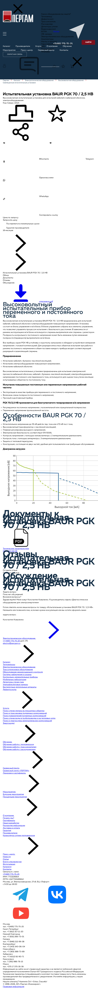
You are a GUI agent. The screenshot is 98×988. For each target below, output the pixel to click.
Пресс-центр (9, 854)
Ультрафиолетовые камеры (15, 685)
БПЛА (44, 32)
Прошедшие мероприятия (15, 797)
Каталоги (7, 867)
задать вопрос (9, 615)
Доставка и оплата (11, 828)
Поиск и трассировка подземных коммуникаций (25, 713)
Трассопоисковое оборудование (18, 670)
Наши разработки (11, 823)
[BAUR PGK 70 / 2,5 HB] (14, 233)
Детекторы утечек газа (13, 682)
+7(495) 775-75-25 (11, 874)
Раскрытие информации (14, 826)
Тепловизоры (9, 665)
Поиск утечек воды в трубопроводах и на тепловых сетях (29, 718)
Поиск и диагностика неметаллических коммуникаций (27, 721)
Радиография (47, 49)
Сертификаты (9, 821)
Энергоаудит (9, 723)
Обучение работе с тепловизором (18, 744)
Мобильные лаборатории (14, 680)
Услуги (6, 708)
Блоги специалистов (12, 862)
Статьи (6, 859)
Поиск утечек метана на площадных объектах (23, 711)
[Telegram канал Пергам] (21, 903)
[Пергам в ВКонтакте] (57, 903)
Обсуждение (8, 283)
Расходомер (47, 24)
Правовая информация (13, 987)
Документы (8, 278)
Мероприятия (9, 792)
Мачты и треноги (49, 42)
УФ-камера (46, 34)
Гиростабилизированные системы (56, 44)
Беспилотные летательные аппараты (19, 687)
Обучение (7, 742)
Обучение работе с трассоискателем (19, 747)
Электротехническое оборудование (57, 37)
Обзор (6, 275)
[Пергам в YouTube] (21, 922)
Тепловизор (46, 17)
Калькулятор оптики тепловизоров (19, 836)
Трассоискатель (48, 22)
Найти (88, 42)
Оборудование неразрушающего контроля (23, 672)
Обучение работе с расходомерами (19, 749)
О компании (8, 816)
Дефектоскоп (47, 19)
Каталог (7, 662)
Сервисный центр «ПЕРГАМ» (16, 771)
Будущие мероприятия (13, 794)
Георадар (45, 52)
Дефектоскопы (9, 690)
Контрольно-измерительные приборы (20, 677)
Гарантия (7, 831)
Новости (7, 857)
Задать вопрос (9, 592)
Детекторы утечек (49, 27)
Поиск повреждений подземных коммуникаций (24, 716)
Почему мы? (8, 818)
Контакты (7, 869)
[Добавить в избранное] (57, 113)
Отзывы (6, 280)
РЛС (43, 47)
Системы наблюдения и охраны (17, 675)
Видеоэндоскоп (48, 29)
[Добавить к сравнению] (21, 113)
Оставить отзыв (10, 570)
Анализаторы (47, 39)
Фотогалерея (9, 864)
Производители (10, 833)
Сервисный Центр (11, 768)
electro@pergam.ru (11, 643)
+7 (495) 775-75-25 (11, 641)
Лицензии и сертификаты (14, 773)
